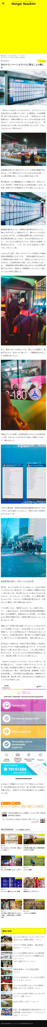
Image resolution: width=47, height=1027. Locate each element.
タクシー (19, 806)
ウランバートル (8, 806)
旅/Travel (17, 803)
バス (26, 806)
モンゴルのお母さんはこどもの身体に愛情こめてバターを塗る (28, 986)
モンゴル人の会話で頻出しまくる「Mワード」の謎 (28, 994)
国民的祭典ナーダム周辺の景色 (26, 970)
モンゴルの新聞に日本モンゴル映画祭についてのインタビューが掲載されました (28, 955)
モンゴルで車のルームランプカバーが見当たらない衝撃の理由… (28, 938)
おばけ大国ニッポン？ (25, 1001)
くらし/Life (6, 803)
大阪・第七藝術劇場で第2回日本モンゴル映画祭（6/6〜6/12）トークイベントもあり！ (29, 1012)
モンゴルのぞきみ (16, 1023)
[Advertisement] (23, 31)
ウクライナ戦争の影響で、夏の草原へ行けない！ (28, 946)
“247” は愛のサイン (24, 961)
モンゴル (34, 806)
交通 (41, 806)
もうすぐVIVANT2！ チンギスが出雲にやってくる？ (29, 978)
